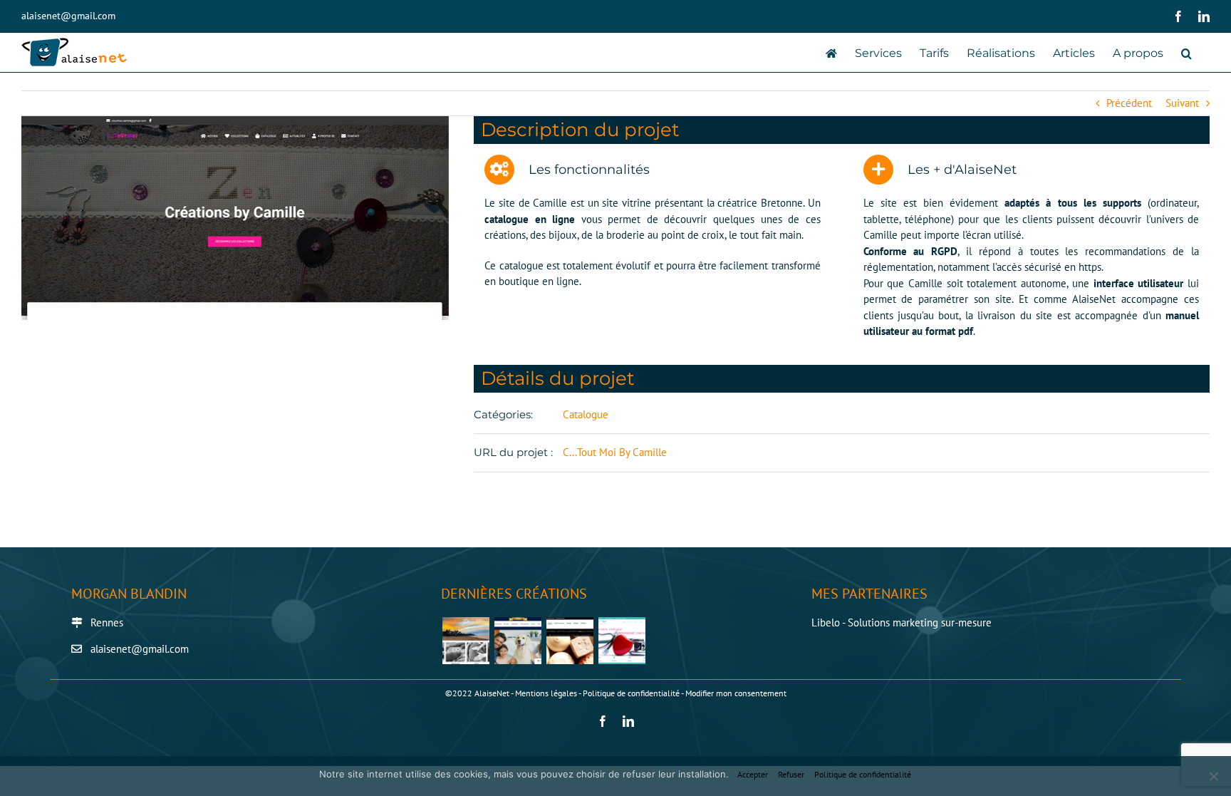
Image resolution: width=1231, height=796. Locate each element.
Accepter (752, 774)
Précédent (1129, 103)
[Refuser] (1213, 776)
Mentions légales (546, 693)
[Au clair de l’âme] (465, 640)
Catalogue (585, 414)
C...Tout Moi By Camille (615, 452)
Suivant (1182, 103)
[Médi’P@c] (621, 640)
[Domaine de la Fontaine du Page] (517, 640)
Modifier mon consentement (735, 693)
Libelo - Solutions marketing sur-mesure (901, 622)
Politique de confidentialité (631, 693)
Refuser (791, 774)
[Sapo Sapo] (569, 640)
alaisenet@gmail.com (68, 15)
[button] (1186, 52)
